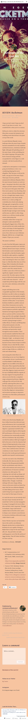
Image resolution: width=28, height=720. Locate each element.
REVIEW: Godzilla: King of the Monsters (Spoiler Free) (12, 634)
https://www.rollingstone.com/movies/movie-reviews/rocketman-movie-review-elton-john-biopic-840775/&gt (15, 577)
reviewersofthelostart (9, 115)
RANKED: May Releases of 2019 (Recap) (15, 638)
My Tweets (5, 681)
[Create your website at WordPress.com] (14, 1)
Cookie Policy (5, 713)
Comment (20, 661)
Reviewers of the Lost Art (14, 54)
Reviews (19, 115)
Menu (15, 65)
